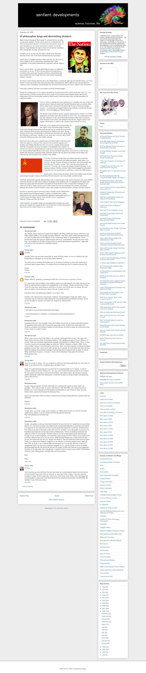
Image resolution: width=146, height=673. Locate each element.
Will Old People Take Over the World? (111, 335)
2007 (104, 608)
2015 (104, 587)
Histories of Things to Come (108, 508)
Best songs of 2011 (106, 432)
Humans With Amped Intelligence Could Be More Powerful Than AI (112, 253)
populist (44, 185)
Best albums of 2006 (106, 448)
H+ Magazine (104, 504)
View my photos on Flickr (108, 409)
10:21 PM (28, 461)
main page (108, 376)
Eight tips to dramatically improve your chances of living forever (112, 198)
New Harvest (104, 544)
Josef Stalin (73, 116)
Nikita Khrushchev (47, 145)
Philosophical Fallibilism (107, 560)
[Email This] (48, 221)
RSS (101, 127)
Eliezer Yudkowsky (106, 488)
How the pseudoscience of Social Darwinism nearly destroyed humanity (111, 234)
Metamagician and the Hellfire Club (111, 534)
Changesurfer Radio (106, 482)
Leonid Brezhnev (74, 151)
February (105, 641)
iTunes (111, 379)
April (103, 635)
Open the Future (105, 553)
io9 (102, 47)
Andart (102, 469)
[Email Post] (44, 221)
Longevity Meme (105, 527)
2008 (104, 606)
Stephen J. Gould (45, 108)
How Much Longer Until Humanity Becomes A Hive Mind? (110, 219)
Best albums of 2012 (106, 422)
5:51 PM (27, 272)
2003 (104, 652)
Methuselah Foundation (107, 537)
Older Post (89, 496)
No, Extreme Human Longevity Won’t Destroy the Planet (111, 267)
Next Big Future (105, 547)
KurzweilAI (103, 524)
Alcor (101, 465)
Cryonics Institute (105, 485)
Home (57, 496)
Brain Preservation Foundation (109, 475)
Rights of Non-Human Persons (113, 51)
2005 (104, 647)
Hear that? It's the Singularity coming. (111, 210)
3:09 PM (27, 404)
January (104, 643)
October (104, 619)
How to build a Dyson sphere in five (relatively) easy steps (111, 239)
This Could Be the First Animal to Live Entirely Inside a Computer (111, 293)
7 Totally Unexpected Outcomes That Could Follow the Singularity (111, 166)
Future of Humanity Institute (108, 498)
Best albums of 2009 (106, 438)
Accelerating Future (106, 459)
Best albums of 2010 (106, 435)
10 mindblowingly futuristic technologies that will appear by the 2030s (112, 142)
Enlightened (89, 102)
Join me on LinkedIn (106, 406)
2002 (104, 655)
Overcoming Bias (105, 557)
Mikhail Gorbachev (54, 176)
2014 (104, 589)
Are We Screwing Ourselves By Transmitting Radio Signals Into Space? (112, 176)
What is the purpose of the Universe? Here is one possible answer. (113, 303)
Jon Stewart (36, 46)
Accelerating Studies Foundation (110, 462)
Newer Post (24, 496)
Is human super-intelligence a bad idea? (112, 263)
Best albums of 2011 (106, 429)
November (105, 616)
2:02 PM (27, 356)
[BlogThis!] (50, 221)
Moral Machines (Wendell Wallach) (110, 540)
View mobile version (56, 500)
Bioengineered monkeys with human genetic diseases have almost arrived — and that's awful (112, 182)
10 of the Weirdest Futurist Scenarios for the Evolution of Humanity (112, 147)
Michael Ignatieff (32, 195)
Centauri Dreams (105, 478)
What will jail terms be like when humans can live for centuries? (112, 308)
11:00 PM (27, 482)
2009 (104, 603)
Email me (103, 396)
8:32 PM (27, 331)
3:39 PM (27, 417)
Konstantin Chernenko (51, 166)
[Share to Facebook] (54, 221)
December (105, 613)
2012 (104, 595)
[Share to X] (52, 221)
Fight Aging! (103, 491)
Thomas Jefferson (45, 102)
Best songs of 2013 (106, 419)
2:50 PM (27, 379)
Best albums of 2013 (106, 416)
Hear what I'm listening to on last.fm (111, 412)
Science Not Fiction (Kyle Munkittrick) (111, 570)
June (103, 630)
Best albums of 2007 (106, 445)
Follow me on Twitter (106, 399)
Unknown (28, 277)
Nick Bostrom (104, 550)
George (27, 250)
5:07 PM (27, 246)
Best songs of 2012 (106, 425)
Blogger (83, 669)
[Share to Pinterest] (56, 221)
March (104, 638)
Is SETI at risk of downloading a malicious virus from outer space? (113, 258)
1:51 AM (27, 303)
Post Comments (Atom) (60, 508)
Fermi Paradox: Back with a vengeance (112, 202)
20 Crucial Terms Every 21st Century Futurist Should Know (111, 157)
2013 (104, 592)
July (103, 627)
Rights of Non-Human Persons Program (112, 566)
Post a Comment (27, 486)
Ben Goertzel (104, 472)
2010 (104, 600)
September (105, 622)
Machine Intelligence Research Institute (112, 531)
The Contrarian (104, 573)
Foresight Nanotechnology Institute (111, 495)
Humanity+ (103, 516)
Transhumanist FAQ (106, 576)
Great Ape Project (105, 501)
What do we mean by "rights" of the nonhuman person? (111, 298)
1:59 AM (27, 316)
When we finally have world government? (112, 312)
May (103, 632)
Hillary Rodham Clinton (49, 197)
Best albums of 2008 (106, 442)
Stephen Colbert (48, 46)
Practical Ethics (105, 563)
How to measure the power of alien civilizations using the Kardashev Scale (112, 244)
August (104, 624)
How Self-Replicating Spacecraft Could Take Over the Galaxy (112, 512)
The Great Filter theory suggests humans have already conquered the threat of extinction (112, 282)
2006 (104, 611)
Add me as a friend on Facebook (110, 403)
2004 (104, 649)
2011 (104, 598)
